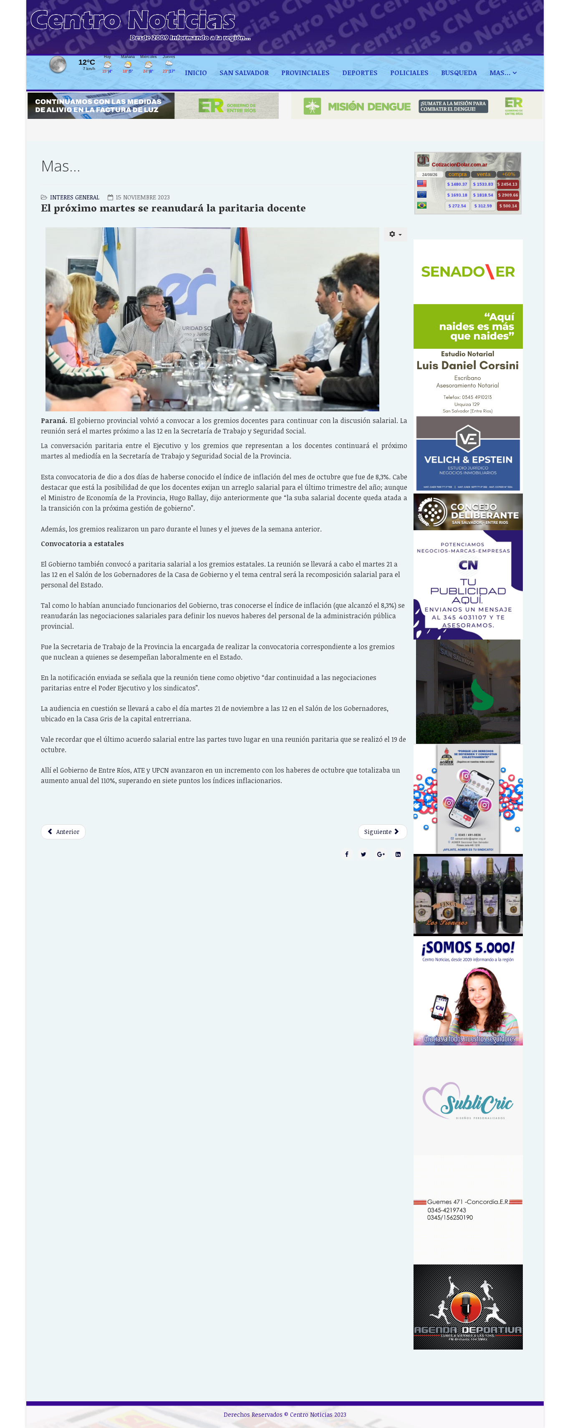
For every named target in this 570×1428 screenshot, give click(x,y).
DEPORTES (360, 72)
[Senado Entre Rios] (468, 294)
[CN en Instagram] (468, 991)
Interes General (74, 197)
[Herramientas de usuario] (395, 234)
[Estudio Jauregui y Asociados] (468, 1210)
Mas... (500, 72)
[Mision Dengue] (416, 106)
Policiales (409, 72)
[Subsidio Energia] (153, 106)
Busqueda (459, 72)
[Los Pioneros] (468, 895)
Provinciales (305, 72)
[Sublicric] (468, 1100)
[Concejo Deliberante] (468, 512)
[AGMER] (468, 799)
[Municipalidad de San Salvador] (468, 692)
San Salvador (244, 72)
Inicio (196, 72)
